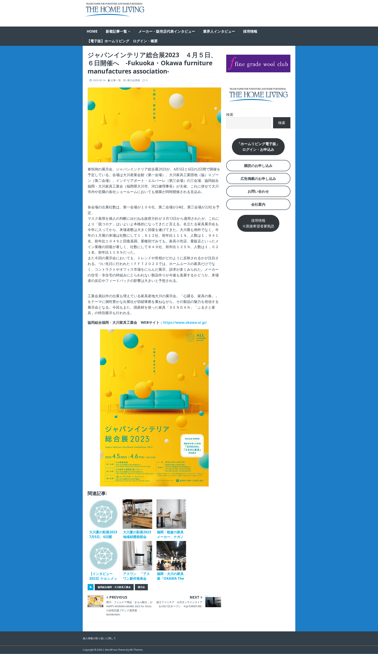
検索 (229, 114)
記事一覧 (116, 80)
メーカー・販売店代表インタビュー (166, 31)
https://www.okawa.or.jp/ (185, 322)
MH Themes (136, 649)
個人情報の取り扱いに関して (99, 638)
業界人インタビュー (219, 31)
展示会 (141, 587)
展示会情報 (133, 80)
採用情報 (250, 31)
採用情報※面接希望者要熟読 (258, 223)
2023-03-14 (99, 80)
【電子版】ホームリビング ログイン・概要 (122, 41)
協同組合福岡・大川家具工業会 (114, 587)
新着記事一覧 (116, 31)
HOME (92, 31)
